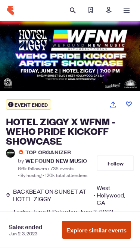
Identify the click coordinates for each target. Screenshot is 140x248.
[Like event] (129, 104)
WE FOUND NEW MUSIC (56, 160)
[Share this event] (113, 104)
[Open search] (72, 10)
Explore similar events (96, 230)
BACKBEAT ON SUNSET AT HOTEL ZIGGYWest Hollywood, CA (69, 195)
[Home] (10, 10)
